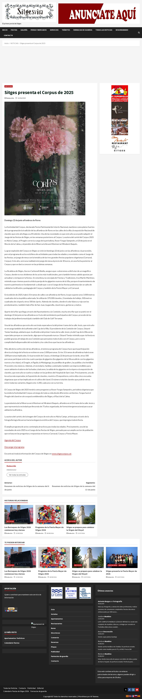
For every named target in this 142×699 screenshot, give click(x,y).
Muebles (107, 616)
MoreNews (82, 696)
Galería (24, 30)
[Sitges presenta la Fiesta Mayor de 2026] (122, 557)
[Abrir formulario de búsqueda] (139, 33)
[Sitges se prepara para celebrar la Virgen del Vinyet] (80, 514)
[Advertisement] (71, 64)
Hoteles (54, 614)
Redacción (10, 98)
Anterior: (26, 486)
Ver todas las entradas (17, 475)
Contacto (8, 35)
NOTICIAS (8, 86)
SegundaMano (122, 30)
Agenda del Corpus (12, 440)
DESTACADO (42, 521)
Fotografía (117, 601)
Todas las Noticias (104, 30)
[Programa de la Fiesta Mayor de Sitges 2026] (49, 514)
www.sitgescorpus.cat (61, 453)
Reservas (54, 642)
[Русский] (136, 696)
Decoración (108, 631)
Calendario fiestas (11, 643)
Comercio (55, 637)
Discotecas (55, 633)
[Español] (138, 696)
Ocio (53, 609)
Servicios (54, 30)
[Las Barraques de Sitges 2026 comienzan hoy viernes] (18, 514)
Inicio (4, 30)
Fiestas (14, 30)
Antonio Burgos (104, 601)
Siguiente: (73, 486)
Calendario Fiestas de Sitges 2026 (16, 691)
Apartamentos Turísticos (14, 638)
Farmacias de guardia (82, 30)
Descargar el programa (14, 447)
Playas (53, 647)
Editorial (40, 688)
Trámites (66, 30)
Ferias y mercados (39, 30)
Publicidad (55, 651)
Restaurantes (56, 623)
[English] (130, 696)
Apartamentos (57, 619)
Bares (53, 628)
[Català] (127, 696)
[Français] (133, 696)
